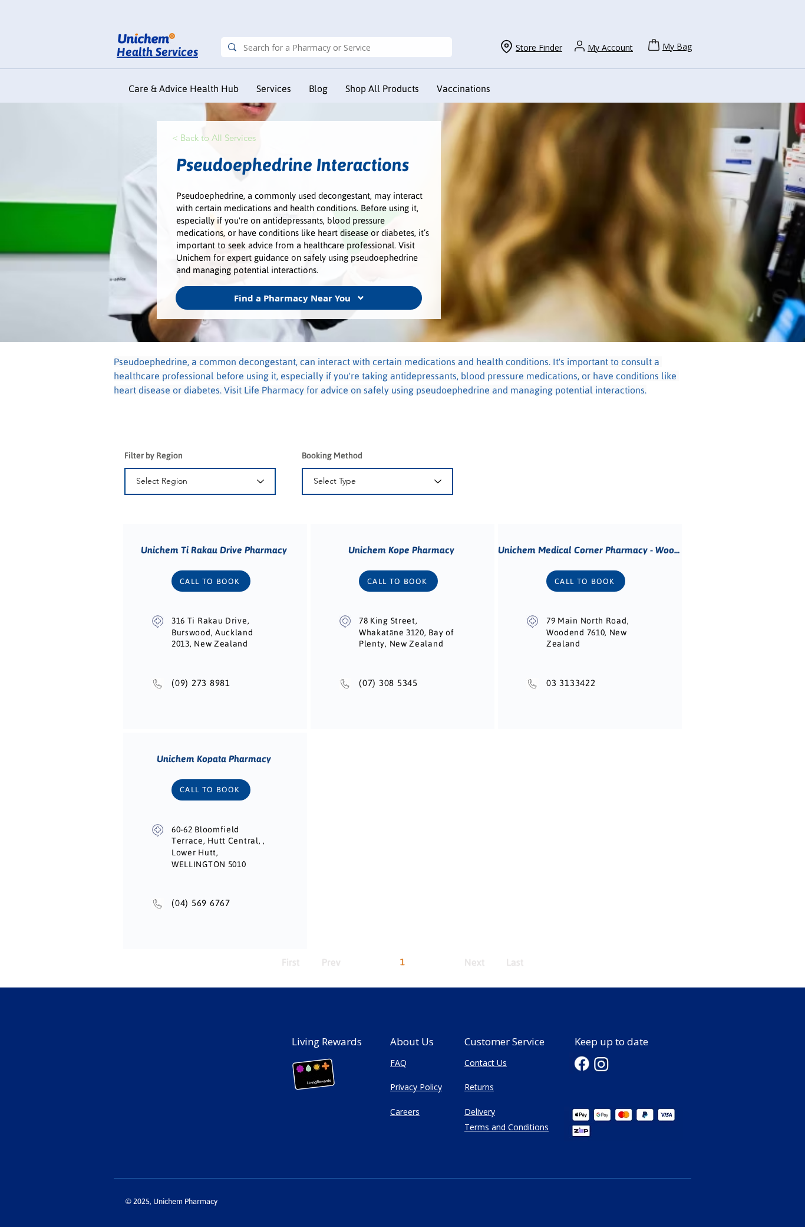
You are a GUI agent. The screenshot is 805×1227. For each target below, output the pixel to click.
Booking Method (332, 455)
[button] (463, 88)
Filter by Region (153, 455)
